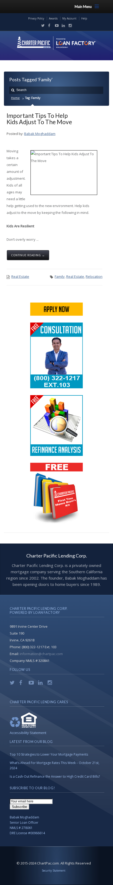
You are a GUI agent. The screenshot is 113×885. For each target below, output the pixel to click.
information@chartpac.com (41, 653)
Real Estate (20, 276)
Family (60, 276)
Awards (53, 18)
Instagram (51, 682)
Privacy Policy (36, 18)
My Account (69, 18)
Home (15, 98)
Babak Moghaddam (39, 133)
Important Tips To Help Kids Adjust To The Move (39, 118)
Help (84, 18)
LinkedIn (62, 25)
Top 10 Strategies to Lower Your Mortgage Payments (49, 754)
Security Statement (53, 870)
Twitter (41, 25)
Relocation (94, 276)
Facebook (48, 25)
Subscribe (19, 807)
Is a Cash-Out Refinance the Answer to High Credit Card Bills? (55, 776)
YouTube (55, 25)
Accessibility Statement (28, 732)
